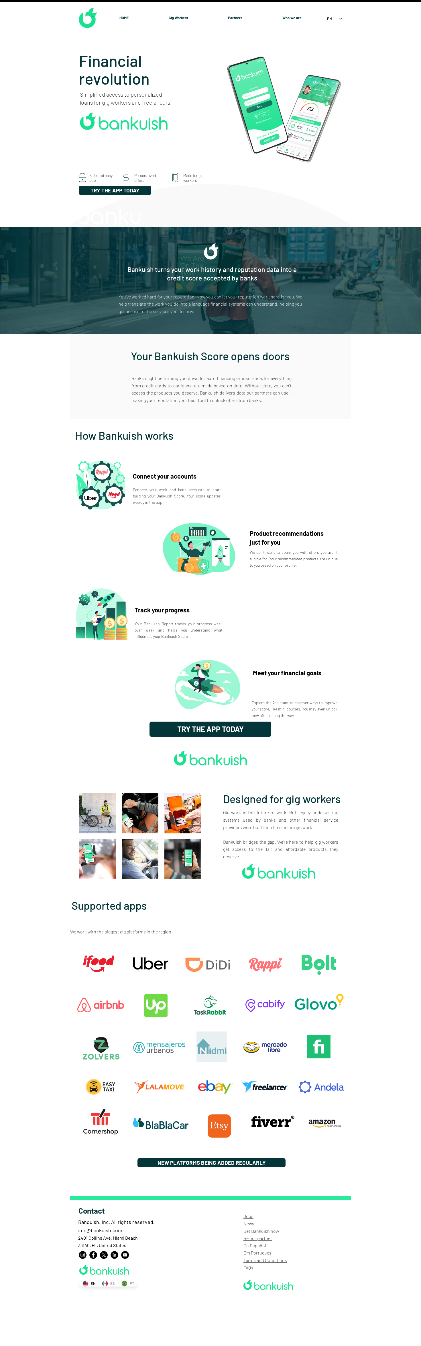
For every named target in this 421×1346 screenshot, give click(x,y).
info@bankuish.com (100, 1230)
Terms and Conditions (265, 1260)
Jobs (248, 1216)
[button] (97, 813)
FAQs (248, 1267)
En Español (254, 1245)
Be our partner (257, 1238)
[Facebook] (93, 1255)
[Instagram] (82, 1255)
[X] (104, 1255)
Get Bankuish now (261, 1231)
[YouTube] (125, 1255)
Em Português (257, 1252)
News (248, 1223)
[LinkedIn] (114, 1255)
